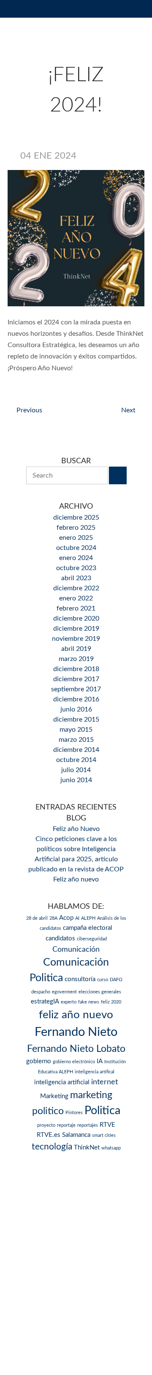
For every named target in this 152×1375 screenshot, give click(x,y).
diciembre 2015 (76, 719)
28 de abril (37, 918)
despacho (40, 992)
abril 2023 (76, 578)
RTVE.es (48, 1135)
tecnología (52, 1146)
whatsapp (111, 1148)
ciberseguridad (92, 939)
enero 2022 (76, 598)
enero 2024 (76, 558)
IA (100, 1061)
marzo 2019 (76, 659)
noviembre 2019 (76, 638)
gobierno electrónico (74, 1061)
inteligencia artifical (94, 1072)
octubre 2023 (76, 568)
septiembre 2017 (76, 689)
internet (104, 1082)
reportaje (66, 1125)
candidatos (60, 938)
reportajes (87, 1125)
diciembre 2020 (76, 618)
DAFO (116, 979)
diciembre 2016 (76, 699)
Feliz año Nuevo (76, 829)
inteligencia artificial (62, 1082)
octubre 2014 (76, 760)
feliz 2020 (111, 1002)
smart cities (104, 1135)
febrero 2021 (76, 608)
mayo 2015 (76, 729)
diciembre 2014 (76, 749)
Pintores (74, 1112)
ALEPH (88, 918)
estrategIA (45, 1001)
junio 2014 (76, 780)
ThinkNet (87, 1147)
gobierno (38, 1061)
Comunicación (76, 949)
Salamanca (76, 1135)
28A (53, 918)
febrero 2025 (76, 527)
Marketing (54, 1096)
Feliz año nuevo (76, 879)
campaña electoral (87, 928)
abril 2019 (76, 648)
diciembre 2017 (76, 679)
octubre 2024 (76, 547)
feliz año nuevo (76, 1014)
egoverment (64, 992)
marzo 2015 (76, 739)
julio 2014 (76, 770)
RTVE (107, 1125)
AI (77, 918)
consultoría (80, 979)
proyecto (46, 1125)
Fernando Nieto (76, 1032)
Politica (102, 1110)
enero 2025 (76, 537)
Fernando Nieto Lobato (76, 1049)
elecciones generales (100, 992)
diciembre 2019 (76, 628)
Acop (66, 918)
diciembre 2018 (76, 669)
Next (128, 410)
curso (102, 979)
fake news (88, 1002)
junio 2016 (76, 709)
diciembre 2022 (76, 588)
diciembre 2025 (76, 517)
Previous (29, 410)
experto (68, 1002)
